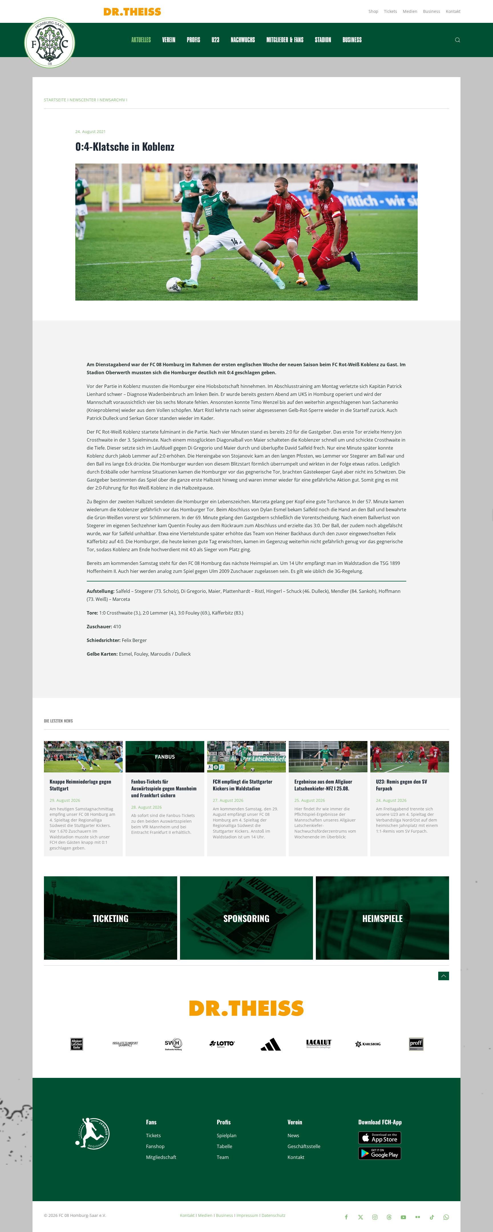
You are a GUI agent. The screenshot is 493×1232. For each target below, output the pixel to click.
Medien (410, 11)
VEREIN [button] (168, 40)
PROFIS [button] (193, 40)
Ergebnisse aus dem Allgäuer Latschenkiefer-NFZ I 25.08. (323, 785)
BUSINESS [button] (352, 40)
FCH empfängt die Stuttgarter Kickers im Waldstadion (242, 785)
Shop (373, 11)
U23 (215, 40)
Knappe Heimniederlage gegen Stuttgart (80, 785)
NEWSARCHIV (112, 99)
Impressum (247, 1215)
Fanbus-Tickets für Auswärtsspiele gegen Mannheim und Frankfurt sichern (164, 788)
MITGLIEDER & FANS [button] (285, 40)
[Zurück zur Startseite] (49, 43)
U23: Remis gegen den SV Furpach (401, 785)
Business (431, 11)
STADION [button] (323, 40)
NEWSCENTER (83, 99)
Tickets (390, 11)
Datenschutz (274, 1215)
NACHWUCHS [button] (243, 40)
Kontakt (453, 11)
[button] (457, 40)
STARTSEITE (55, 99)
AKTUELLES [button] (141, 40)
